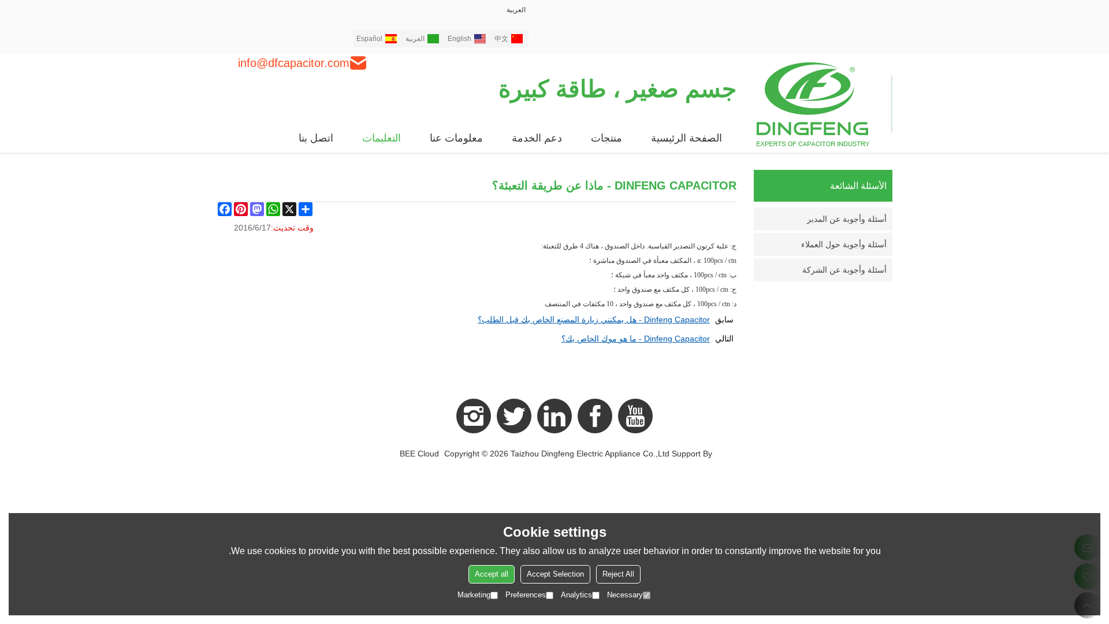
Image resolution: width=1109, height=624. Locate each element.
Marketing (473, 594)
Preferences (525, 594)
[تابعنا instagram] (473, 416)
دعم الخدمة (537, 138)
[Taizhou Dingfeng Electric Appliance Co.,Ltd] (824, 103)
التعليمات (381, 138)
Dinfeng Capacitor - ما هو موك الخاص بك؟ (635, 338)
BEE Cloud (419, 453)
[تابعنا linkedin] (554, 416)
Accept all (491, 574)
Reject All (618, 574)
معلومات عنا (456, 138)
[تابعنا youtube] (635, 416)
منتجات (606, 138)
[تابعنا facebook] (595, 416)
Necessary (625, 594)
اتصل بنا (316, 138)
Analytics (576, 594)
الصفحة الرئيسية (686, 138)
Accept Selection (555, 574)
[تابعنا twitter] (514, 416)
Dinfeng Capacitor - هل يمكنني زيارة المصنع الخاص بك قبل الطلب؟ (594, 319)
